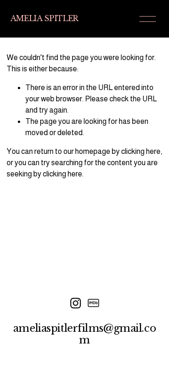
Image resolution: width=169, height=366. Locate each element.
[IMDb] (93, 303)
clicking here (141, 151)
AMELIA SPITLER (44, 18)
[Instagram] (75, 303)
